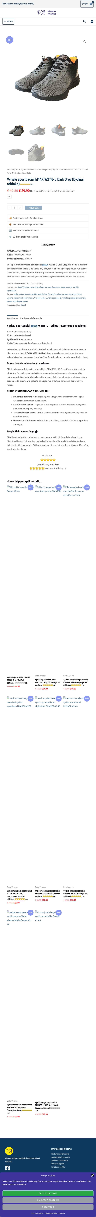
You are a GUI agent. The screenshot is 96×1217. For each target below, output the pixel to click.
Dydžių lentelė (48, 244)
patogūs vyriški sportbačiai (36, 294)
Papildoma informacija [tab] (31, 318)
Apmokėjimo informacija (60, 1157)
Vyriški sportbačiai (54, 298)
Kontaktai (61, 1213)
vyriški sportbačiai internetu (74, 298)
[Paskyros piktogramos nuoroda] (92, 21)
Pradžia (10, 169)
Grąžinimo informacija (59, 1160)
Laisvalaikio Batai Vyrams (40, 287)
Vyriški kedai (39, 298)
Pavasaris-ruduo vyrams (40, 169)
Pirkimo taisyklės (57, 1164)
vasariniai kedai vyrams (23, 298)
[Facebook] (7, 1167)
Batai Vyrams (22, 169)
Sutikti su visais (48, 1193)
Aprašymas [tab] (12, 318)
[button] (92, 1176)
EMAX (45, 264)
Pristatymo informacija (60, 1154)
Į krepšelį (33, 208)
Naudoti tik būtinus (48, 1200)
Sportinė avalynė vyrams (58, 294)
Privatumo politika (37, 1213)
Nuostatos (48, 1207)
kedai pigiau (19, 294)
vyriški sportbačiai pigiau (17, 301)
